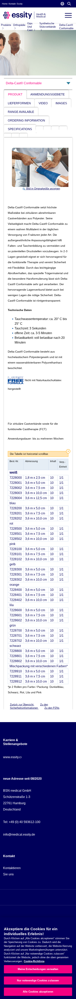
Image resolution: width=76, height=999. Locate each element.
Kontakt (12, 4)
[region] (38, 958)
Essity (20, 4)
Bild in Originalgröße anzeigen (43, 188)
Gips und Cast (30, 27)
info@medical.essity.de (19, 834)
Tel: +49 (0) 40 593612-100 (21, 822)
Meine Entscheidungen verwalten (38, 969)
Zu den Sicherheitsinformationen (29, 706)
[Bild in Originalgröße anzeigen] (41, 167)
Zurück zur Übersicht (22, 704)
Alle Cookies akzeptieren (38, 991)
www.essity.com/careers (19, 757)
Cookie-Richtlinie (34, 961)
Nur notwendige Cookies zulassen (38, 980)
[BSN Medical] (24, 15)
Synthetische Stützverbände (47, 25)
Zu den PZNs (51, 707)
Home (5, 4)
